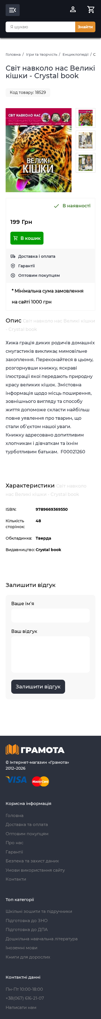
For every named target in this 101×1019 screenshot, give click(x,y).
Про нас (14, 842)
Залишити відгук (38, 687)
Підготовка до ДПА (27, 929)
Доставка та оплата (27, 824)
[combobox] (40, 27)
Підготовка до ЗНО (27, 920)
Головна (13, 54)
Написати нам (21, 1007)
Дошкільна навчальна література (42, 938)
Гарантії (26, 265)
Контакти (16, 879)
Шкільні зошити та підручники (39, 911)
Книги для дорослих (28, 957)
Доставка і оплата (36, 256)
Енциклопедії (76, 54)
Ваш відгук (24, 631)
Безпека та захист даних (32, 861)
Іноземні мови (21, 947)
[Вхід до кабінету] (73, 10)
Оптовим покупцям (39, 275)
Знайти (85, 26)
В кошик (30, 238)
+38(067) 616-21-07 (25, 998)
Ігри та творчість (41, 54)
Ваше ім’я (22, 603)
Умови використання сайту (35, 870)
